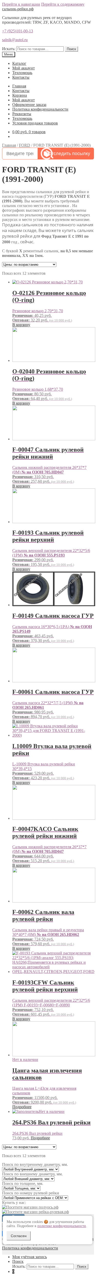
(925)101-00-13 (17, 31)
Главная (19, 86)
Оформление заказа (29, 104)
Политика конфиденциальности (40, 109)
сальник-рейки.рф (18, 9)
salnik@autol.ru (15, 40)
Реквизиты (21, 114)
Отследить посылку (69, 153)
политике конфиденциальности (61, 1226)
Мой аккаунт (23, 68)
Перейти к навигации (21, 4)
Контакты (20, 77)
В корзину (21, 325)
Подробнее (21, 1107)
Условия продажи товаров (35, 123)
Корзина (19, 95)
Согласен (19, 1236)
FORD (24, 145)
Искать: (8, 49)
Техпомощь (22, 72)
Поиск (71, 49)
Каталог (19, 63)
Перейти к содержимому (62, 4)
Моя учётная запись (29, 1257)
